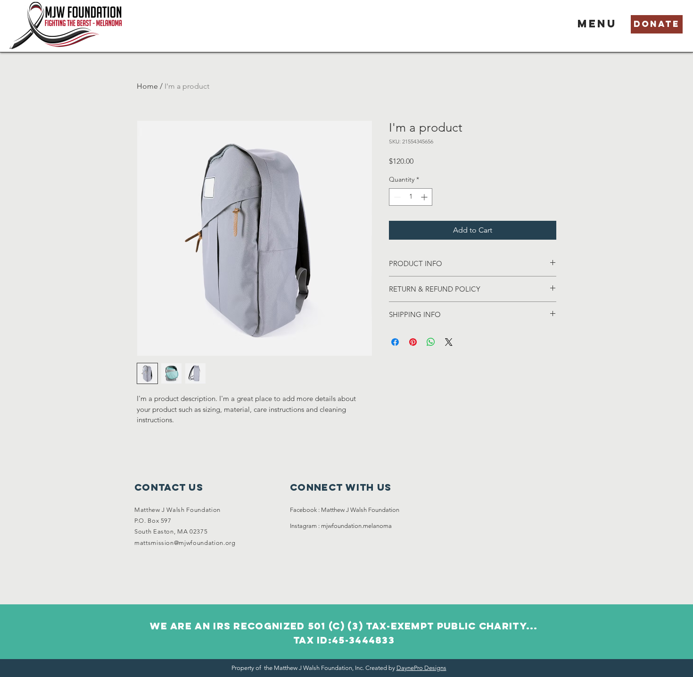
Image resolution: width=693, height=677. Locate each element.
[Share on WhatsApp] (431, 342)
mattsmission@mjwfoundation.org (185, 542)
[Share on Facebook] (395, 342)
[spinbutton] (410, 197)
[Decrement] (396, 197)
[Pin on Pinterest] (413, 342)
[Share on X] (448, 342)
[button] (597, 23)
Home (147, 86)
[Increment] (425, 197)
